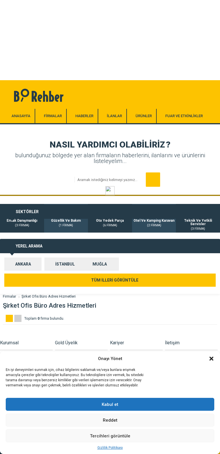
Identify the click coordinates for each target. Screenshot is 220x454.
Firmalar (9, 296)
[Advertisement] (110, 40)
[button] (211, 358)
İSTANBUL (65, 264)
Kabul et (110, 404)
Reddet (110, 420)
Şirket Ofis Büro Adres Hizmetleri (48, 296)
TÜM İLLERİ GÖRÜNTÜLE (114, 280)
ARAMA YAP (153, 179)
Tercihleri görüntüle (110, 436)
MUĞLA (100, 264)
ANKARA (23, 264)
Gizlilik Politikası (110, 448)
